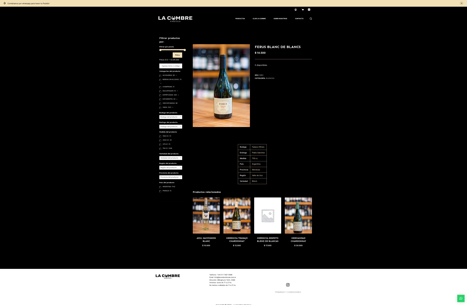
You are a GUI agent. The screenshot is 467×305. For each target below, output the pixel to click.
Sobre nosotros (280, 18)
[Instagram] (309, 10)
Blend (254, 181)
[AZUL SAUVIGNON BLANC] (206, 215)
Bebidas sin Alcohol (172, 79)
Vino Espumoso (170, 103)
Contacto (299, 18)
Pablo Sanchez (258, 152)
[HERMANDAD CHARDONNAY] (298, 215)
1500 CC (167, 136)
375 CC (166, 144)
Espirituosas (170, 95)
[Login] (296, 10)
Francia (167, 191)
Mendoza (256, 169)
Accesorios (169, 75)
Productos (240, 18)
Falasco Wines (258, 147)
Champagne (168, 87)
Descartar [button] (461, 3)
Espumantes (169, 99)
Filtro (177, 55)
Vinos (167, 107)
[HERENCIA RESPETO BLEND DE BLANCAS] (267, 215)
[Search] (311, 19)
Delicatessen (169, 91)
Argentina (256, 164)
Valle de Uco (257, 175)
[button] (461, 298)
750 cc (255, 158)
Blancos (270, 78)
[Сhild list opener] (176, 75)
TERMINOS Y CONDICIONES (288, 292)
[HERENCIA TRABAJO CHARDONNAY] (237, 215)
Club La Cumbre (259, 18)
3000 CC (167, 140)
